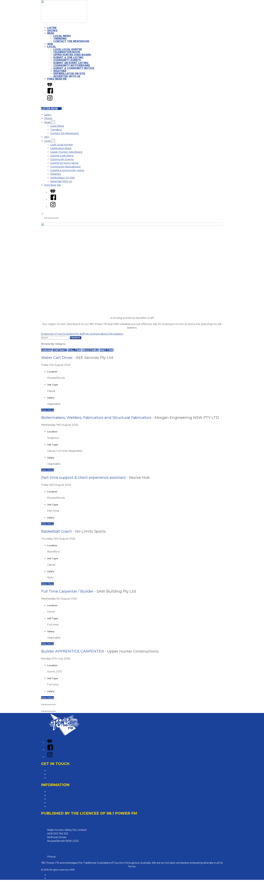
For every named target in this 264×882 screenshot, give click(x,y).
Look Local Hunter (67, 49)
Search (75, 337)
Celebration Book (66, 51)
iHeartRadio (53, 878)
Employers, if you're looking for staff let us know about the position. (82, 333)
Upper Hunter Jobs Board (72, 54)
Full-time (74, 350)
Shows (52, 30)
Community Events (67, 60)
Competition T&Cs (58, 795)
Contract (59, 350)
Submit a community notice (73, 68)
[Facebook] (50, 92)
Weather (59, 70)
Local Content (55, 806)
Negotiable (90, 350)
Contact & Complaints (60, 770)
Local (51, 46)
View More (47, 410)
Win (50, 44)
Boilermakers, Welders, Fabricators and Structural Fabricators (96, 417)
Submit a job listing (68, 57)
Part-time (106, 350)
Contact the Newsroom (71, 41)
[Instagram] (49, 100)
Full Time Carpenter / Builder (67, 591)
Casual (46, 350)
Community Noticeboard (71, 65)
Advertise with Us (57, 774)
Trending (60, 38)
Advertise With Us (66, 76)
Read (50, 33)
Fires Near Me (57, 78)
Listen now (49, 108)
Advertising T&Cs (57, 799)
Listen (51, 27)
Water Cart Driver (57, 357)
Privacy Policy (55, 791)
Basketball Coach (56, 531)
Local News (62, 35)
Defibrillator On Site (69, 73)
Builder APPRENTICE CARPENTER (72, 651)
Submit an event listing (70, 62)
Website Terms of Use (60, 802)
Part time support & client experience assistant (83, 477)
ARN (49, 875)
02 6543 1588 (64, 856)
